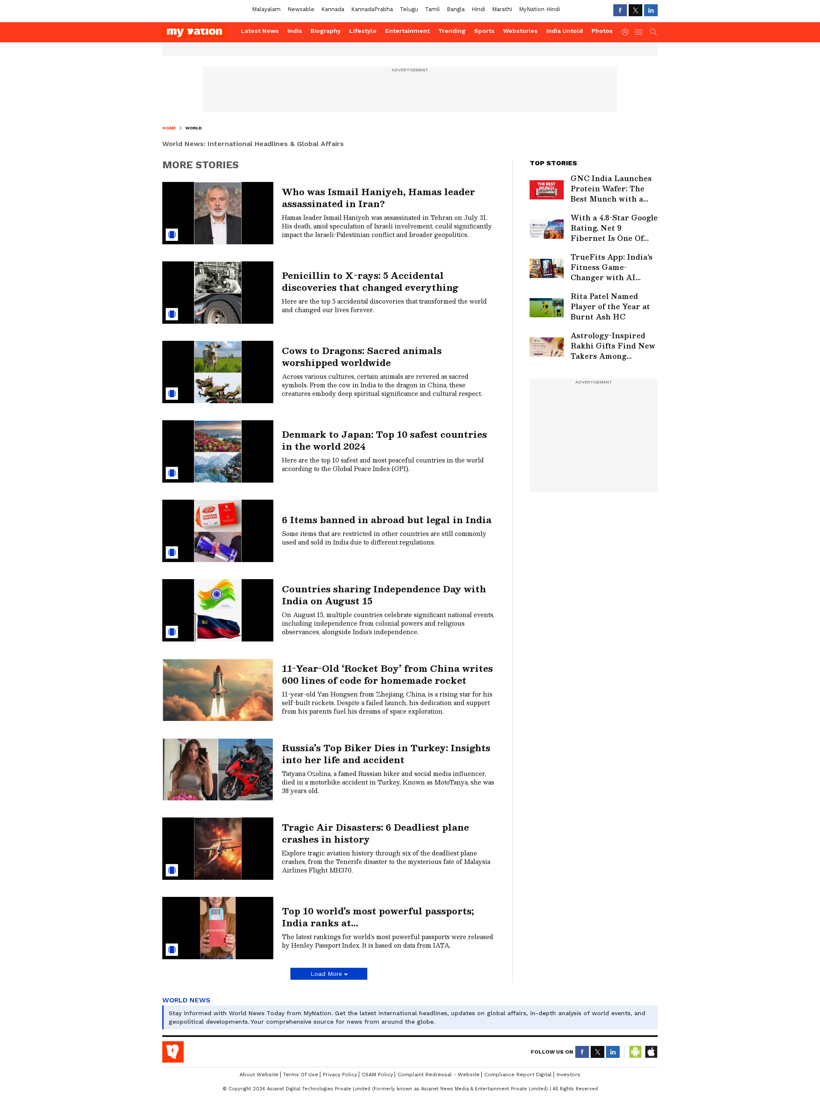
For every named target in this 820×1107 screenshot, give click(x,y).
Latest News (260, 30)
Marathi (502, 9)
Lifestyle (363, 30)
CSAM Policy (377, 1075)
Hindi (478, 9)
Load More (326, 973)
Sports (484, 30)
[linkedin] (651, 10)
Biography (325, 30)
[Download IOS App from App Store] (651, 1052)
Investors (568, 1075)
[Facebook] (620, 10)
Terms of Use (300, 1075)
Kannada (332, 9)
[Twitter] (635, 10)
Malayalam (266, 9)
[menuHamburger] (639, 32)
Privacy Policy (340, 1075)
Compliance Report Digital (518, 1075)
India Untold (564, 30)
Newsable (300, 9)
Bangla (456, 9)
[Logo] (198, 32)
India (294, 30)
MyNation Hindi (539, 9)
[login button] (627, 32)
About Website (259, 1075)
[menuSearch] (653, 32)
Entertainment (407, 30)
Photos (602, 30)
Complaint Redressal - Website (439, 1075)
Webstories (520, 30)
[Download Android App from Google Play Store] (635, 1052)
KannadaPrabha (372, 9)
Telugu (409, 9)
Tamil (432, 9)
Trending (452, 30)
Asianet (173, 1052)
